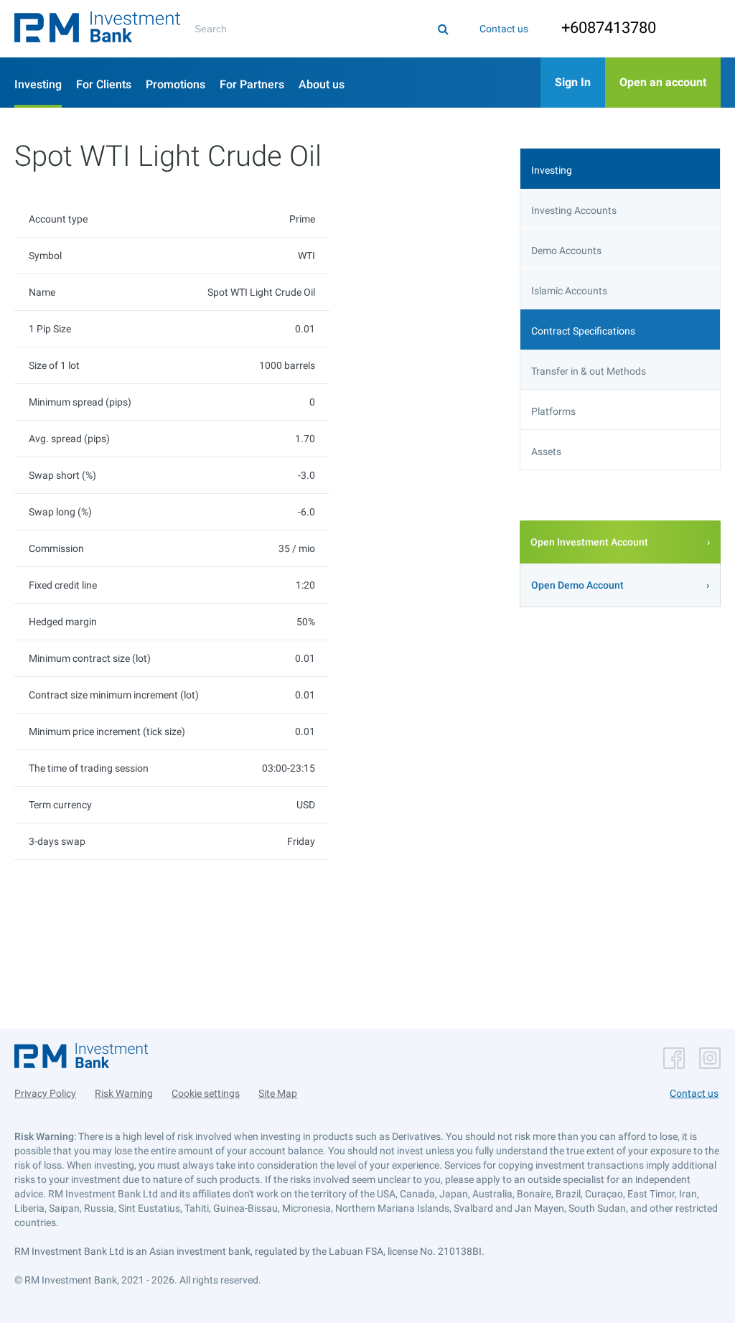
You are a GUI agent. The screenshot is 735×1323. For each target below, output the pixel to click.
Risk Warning (124, 1093)
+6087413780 (608, 28)
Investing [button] (551, 170)
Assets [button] (546, 451)
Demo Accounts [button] (566, 250)
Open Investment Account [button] (589, 542)
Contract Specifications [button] (583, 331)
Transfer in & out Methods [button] (588, 371)
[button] (97, 28)
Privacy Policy (45, 1093)
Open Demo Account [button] (577, 585)
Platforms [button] (553, 411)
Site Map (277, 1093)
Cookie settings (206, 1093)
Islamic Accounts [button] (569, 290)
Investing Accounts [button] (574, 210)
